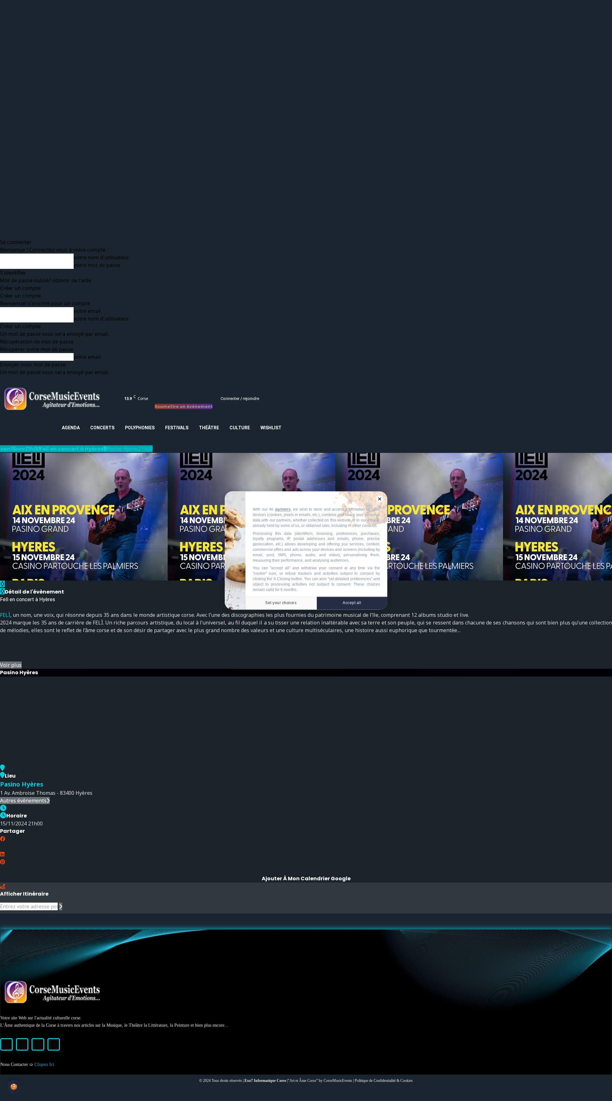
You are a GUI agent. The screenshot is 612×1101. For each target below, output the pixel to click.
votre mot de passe (97, 265)
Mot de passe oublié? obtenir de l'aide (45, 280)
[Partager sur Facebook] (2, 838)
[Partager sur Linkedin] (2, 854)
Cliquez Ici (44, 1064)
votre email (87, 310)
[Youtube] (53, 1044)
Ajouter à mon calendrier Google (306, 878)
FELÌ (5, 614)
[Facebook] (6, 1044)
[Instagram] (22, 1044)
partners (283, 509)
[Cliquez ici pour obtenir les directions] (60, 906)
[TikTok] (38, 1044)
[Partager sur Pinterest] (2, 861)
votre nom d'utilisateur (101, 257)
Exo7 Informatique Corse (265, 1080)
